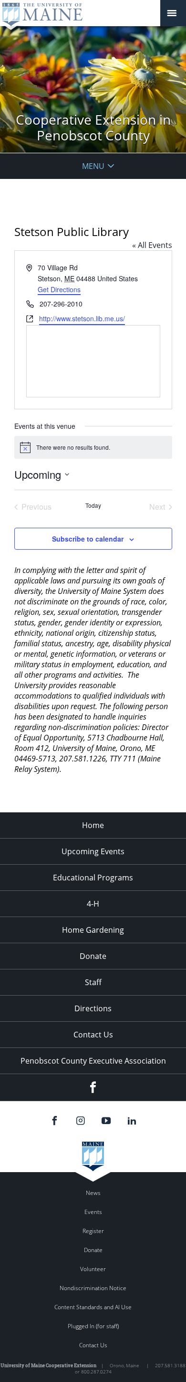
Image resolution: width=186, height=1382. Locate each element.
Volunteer (93, 1269)
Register (93, 1231)
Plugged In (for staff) (93, 1326)
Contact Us (93, 1034)
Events (93, 1212)
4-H (93, 903)
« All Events (152, 245)
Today (93, 505)
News (93, 1193)
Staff (93, 982)
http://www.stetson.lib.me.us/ (82, 318)
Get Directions (59, 289)
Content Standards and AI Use (93, 1307)
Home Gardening (93, 930)
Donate (93, 956)
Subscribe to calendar (88, 538)
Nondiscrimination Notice (93, 1288)
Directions (93, 1008)
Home (93, 825)
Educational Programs (93, 877)
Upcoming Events (93, 851)
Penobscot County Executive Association (93, 1061)
